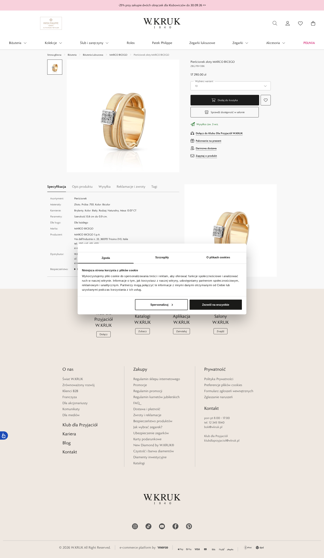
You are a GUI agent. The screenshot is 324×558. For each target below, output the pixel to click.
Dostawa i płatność (146, 409)
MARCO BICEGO (118, 54)
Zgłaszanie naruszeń (218, 397)
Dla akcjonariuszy (75, 403)
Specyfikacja (56, 186)
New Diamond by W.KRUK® (153, 445)
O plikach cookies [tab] (218, 257)
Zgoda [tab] (106, 257)
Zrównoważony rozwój (78, 385)
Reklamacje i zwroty (131, 186)
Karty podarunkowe (147, 439)
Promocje (140, 385)
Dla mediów (71, 415)
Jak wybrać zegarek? (147, 427)
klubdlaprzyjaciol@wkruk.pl (221, 440)
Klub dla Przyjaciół (80, 424)
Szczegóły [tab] (162, 257)
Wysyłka (105, 186)
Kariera (69, 433)
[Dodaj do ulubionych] (266, 100)
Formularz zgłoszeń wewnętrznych (228, 391)
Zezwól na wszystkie (215, 304)
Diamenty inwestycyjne (149, 457)
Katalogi (139, 463)
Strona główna (54, 54)
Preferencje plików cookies (223, 385)
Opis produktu (82, 186)
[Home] (162, 23)
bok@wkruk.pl (213, 427)
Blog (66, 442)
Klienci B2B (70, 391)
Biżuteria (72, 54)
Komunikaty (71, 409)
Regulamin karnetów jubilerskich (156, 397)
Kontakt (69, 451)
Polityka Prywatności (218, 379)
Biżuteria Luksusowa (93, 54)
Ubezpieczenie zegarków (151, 433)
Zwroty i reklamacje (147, 415)
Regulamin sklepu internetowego (156, 379)
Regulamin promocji (147, 391)
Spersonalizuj (159, 304)
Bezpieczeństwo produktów (152, 421)
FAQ (136, 403)
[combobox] (230, 85)
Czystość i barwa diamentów (153, 451)
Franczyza (69, 397)
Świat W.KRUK (72, 379)
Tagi (154, 186)
